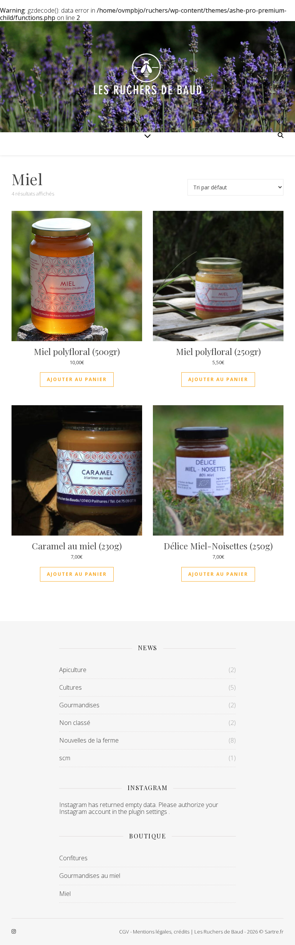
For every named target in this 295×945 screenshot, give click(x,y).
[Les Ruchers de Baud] (147, 76)
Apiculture (72, 670)
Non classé (74, 722)
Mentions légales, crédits (161, 931)
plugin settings (149, 811)
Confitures (73, 858)
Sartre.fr (274, 931)
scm (64, 758)
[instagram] (14, 931)
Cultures (70, 687)
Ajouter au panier (77, 379)
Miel (65, 893)
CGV (124, 931)
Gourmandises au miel (89, 875)
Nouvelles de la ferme (89, 740)
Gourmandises (79, 705)
